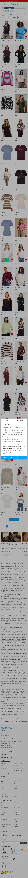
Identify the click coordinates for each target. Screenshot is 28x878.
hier (9, 448)
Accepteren (22, 457)
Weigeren (13, 457)
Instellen (5, 457)
